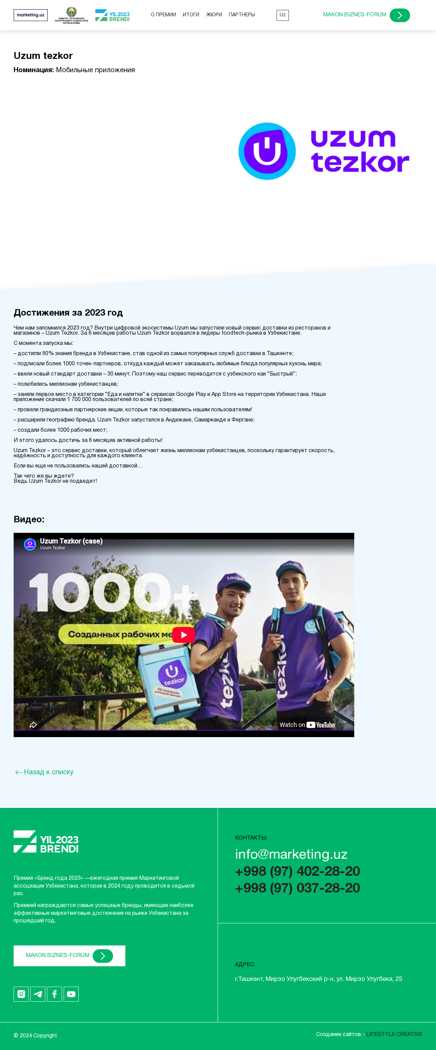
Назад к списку (49, 772)
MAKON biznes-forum (354, 15)
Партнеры (242, 15)
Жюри (214, 15)
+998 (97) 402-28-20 (297, 872)
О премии (163, 15)
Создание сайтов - (369, 1034)
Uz (283, 15)
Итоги (191, 15)
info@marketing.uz (291, 855)
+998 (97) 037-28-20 (297, 889)
